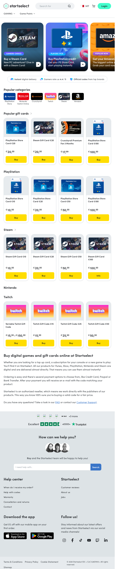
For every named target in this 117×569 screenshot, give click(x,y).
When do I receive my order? (18, 487)
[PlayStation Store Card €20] (16, 127)
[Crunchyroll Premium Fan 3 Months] (71, 127)
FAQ (57, 402)
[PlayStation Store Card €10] (16, 185)
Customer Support (86, 402)
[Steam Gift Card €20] (43, 127)
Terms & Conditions (13, 561)
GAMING (8, 13)
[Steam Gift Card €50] (71, 244)
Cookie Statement (49, 561)
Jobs (63, 497)
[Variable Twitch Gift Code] (16, 311)
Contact (8, 506)
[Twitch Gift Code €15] (43, 311)
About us (65, 492)
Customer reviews (70, 487)
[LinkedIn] (107, 540)
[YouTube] (90, 540)
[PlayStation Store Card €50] (71, 185)
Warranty (8, 497)
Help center (13, 479)
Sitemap (8, 567)
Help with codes (12, 492)
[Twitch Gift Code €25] (71, 311)
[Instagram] (65, 540)
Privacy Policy (31, 561)
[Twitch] (98, 540)
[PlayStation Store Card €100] (98, 127)
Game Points (26, 13)
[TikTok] (82, 540)
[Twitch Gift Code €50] (98, 311)
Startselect (70, 479)
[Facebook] (73, 540)
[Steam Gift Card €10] (16, 244)
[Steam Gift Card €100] (98, 244)
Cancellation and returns (16, 501)
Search (95, 467)
